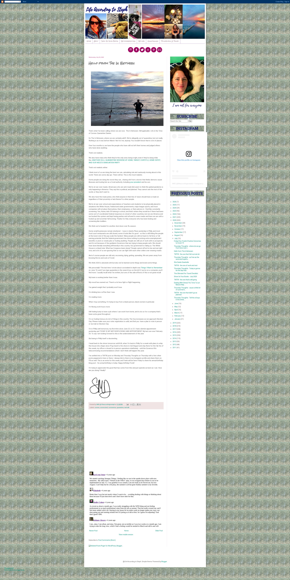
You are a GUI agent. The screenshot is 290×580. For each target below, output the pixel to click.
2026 (175, 202)
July (176, 238)
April (176, 310)
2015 (175, 335)
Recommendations (128, 41)
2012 (175, 344)
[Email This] (131, 404)
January (177, 319)
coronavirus (112, 407)
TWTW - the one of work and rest (185, 265)
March (176, 313)
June (176, 303)
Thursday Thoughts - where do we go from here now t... (187, 247)
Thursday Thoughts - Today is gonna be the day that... (187, 269)
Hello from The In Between (183, 251)
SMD (174, 183)
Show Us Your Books (109, 41)
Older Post (159, 531)
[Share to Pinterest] (140, 404)
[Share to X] (135, 404)
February (177, 316)
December (178, 223)
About (96, 41)
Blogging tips (9, 568)
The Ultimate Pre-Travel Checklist (186, 273)
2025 (175, 205)
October (177, 229)
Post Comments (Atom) (107, 540)
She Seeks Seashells (181, 262)
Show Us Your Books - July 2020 (185, 276)
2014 (175, 338)
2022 (175, 214)
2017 (175, 329)
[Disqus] (126, 440)
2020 (175, 220)
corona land (104, 407)
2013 (175, 341)
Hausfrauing (153, 41)
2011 (175, 347)
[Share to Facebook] (138, 404)
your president (135, 182)
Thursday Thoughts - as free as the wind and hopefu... (186, 258)
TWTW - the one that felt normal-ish (187, 254)
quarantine (120, 407)
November (178, 226)
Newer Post (93, 531)
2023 (175, 211)
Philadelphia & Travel (170, 41)
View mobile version (126, 534)
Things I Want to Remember (151, 268)
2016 (175, 332)
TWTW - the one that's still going (185, 280)
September (178, 232)
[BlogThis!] (133, 404)
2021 (175, 217)
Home (89, 41)
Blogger (164, 561)
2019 (175, 323)
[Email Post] (127, 404)
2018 (175, 326)
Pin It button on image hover (15, 570)
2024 (175, 208)
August (177, 235)
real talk (126, 407)
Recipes (141, 41)
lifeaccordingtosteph (185, 183)
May (176, 307)
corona (97, 407)
